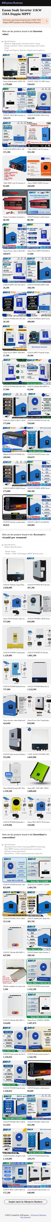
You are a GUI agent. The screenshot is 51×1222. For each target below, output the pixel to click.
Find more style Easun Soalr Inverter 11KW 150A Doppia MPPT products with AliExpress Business (22, 21)
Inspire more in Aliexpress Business (25, 1202)
